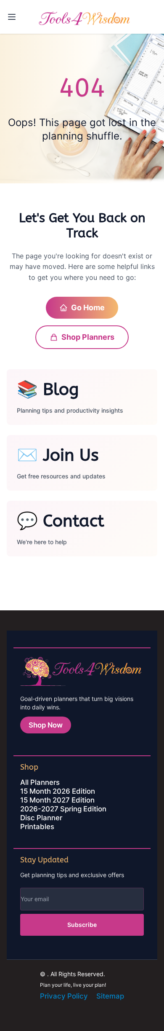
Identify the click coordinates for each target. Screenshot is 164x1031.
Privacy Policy (64, 996)
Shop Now (46, 725)
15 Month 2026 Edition (57, 791)
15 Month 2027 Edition (57, 800)
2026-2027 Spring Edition (63, 809)
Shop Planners (87, 337)
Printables (37, 826)
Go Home (88, 307)
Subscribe (82, 924)
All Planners (40, 782)
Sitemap (110, 996)
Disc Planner (41, 818)
